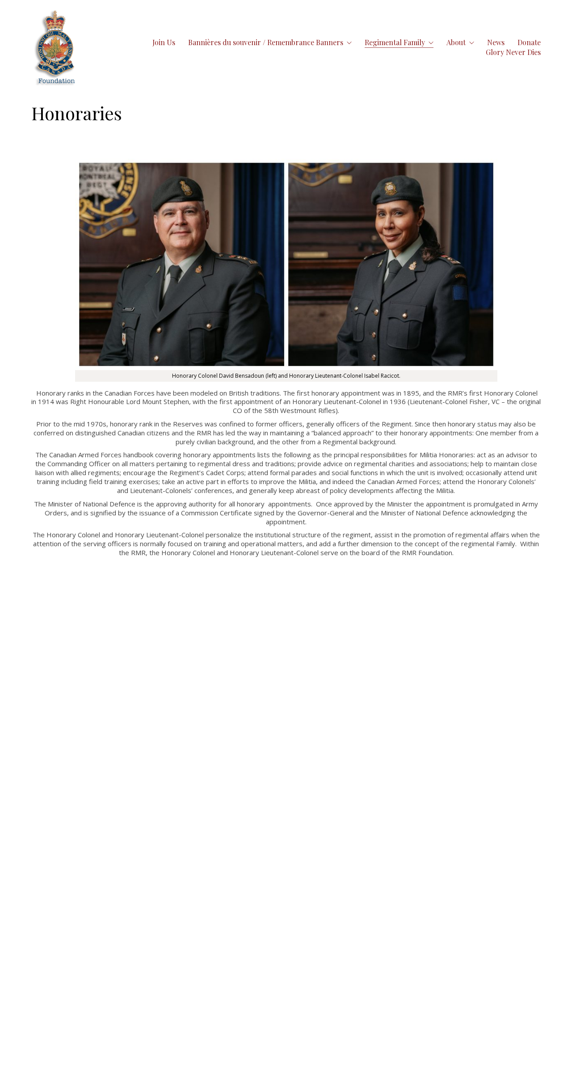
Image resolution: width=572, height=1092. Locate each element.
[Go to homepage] (55, 47)
